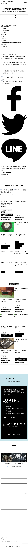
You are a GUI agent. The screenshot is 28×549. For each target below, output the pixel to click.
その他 (9, 210)
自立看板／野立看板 (6, 219)
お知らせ (9, 513)
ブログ (13, 513)
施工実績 (3, 505)
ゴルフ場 (4, 38)
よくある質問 (4, 508)
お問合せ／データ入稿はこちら (15, 546)
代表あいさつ (4, 485)
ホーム (3, 477)
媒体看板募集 (20, 513)
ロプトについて (5, 482)
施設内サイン (5, 358)
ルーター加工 (18, 42)
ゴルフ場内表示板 (10, 42)
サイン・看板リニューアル (6, 496)
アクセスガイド (4, 488)
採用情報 (3, 513)
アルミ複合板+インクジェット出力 (7, 215)
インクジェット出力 (6, 217)
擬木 (3, 42)
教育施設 (18, 270)
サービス (3, 493)
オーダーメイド (4, 501)
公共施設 (4, 210)
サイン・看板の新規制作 (6, 498)
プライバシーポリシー (5, 514)
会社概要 (3, 486)
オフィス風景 (4, 489)
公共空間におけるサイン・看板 (7, 499)
